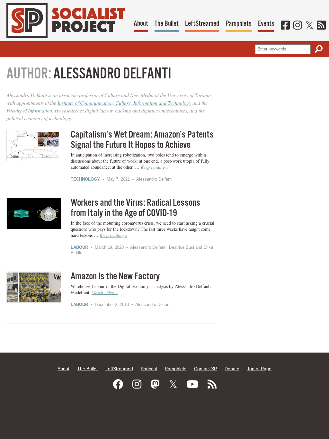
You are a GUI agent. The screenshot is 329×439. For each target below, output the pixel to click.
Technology (85, 179)
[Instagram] (297, 25)
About (141, 23)
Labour (79, 247)
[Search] (319, 49)
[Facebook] (285, 25)
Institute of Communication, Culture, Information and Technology (124, 102)
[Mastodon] (155, 384)
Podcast (149, 368)
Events (266, 23)
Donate (232, 368)
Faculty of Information (29, 110)
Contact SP (205, 368)
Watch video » (105, 292)
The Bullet (167, 23)
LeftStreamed (202, 23)
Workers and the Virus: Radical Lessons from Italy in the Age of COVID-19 (135, 208)
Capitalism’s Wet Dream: (142, 140)
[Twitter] (309, 25)
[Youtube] (192, 384)
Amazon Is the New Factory (115, 276)
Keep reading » (154, 167)
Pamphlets (239, 23)
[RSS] (321, 25)
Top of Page (259, 368)
